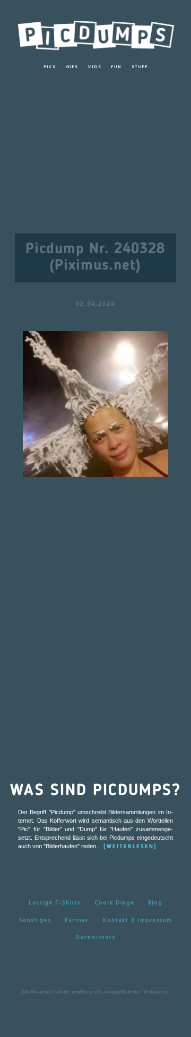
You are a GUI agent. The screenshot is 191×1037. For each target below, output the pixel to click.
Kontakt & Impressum (137, 920)
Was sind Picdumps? (95, 791)
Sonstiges (35, 920)
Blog (155, 902)
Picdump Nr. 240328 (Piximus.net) (95, 257)
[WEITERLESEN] (130, 847)
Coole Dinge (114, 902)
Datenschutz (95, 937)
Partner (77, 920)
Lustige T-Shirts (55, 902)
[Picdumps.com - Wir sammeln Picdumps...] (95, 32)
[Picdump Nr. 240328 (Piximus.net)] (96, 403)
